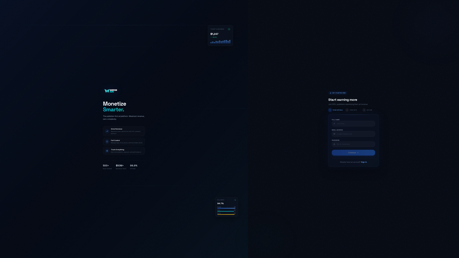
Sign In (364, 162)
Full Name (336, 119)
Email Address (337, 130)
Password (336, 140)
